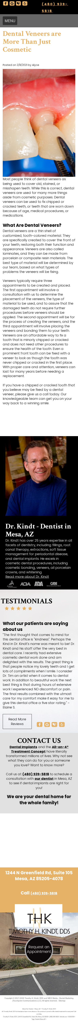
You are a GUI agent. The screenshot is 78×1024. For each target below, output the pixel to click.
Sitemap (62, 1001)
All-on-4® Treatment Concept (40, 749)
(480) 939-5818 (35, 774)
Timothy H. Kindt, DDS (34, 998)
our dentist (44, 778)
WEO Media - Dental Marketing (60, 998)
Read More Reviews (17, 721)
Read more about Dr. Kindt (27, 576)
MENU (10, 20)
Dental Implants (23, 747)
